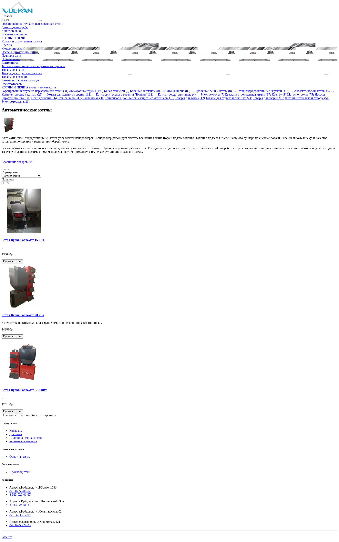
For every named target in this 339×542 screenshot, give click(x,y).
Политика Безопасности (25, 437)
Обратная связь (19, 456)
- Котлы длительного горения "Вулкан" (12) (122, 94)
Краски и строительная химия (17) (248, 94)
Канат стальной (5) (116, 91)
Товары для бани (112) (190, 98)
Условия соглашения (23, 441)
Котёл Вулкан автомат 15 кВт (23, 240)
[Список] (3, 169)
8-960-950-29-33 (20, 525)
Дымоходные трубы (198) (86, 91)
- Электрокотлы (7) (210, 94)
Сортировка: (10, 172)
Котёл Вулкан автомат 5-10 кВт (24, 390)
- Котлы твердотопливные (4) (175, 94)
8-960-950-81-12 (20, 491)
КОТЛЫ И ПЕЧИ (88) (175, 91)
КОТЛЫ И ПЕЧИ (13, 87)
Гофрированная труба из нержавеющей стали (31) (35, 91)
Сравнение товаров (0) (17, 162)
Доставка (15, 434)
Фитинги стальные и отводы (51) (307, 98)
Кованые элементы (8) (145, 91)
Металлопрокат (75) (300, 94)
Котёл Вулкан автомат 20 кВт (23, 315)
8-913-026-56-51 (20, 504)
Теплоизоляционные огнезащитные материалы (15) (139, 98)
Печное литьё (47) (69, 98)
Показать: (8, 179)
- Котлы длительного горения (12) (67, 94)
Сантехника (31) (93, 98)
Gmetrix (7, 537)
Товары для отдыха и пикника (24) (229, 98)
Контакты (16, 430)
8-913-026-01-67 (20, 494)
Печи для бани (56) (44, 98)
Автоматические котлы (41, 87)
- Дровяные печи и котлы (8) (211, 91)
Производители (19, 472)
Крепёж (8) (279, 94)
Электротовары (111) (15, 101)
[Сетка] (7, 169)
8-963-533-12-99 (20, 515)
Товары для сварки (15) (268, 98)
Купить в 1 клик (12, 261)
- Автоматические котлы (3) (310, 91)
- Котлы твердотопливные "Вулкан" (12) (260, 91)
